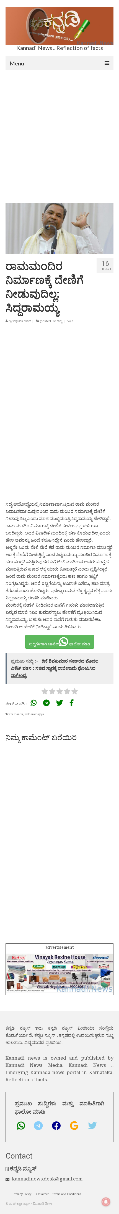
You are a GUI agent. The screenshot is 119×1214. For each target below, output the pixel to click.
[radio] (45, 692)
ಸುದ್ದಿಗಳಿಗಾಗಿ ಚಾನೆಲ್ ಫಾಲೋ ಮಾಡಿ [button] (59, 644)
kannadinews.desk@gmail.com (47, 1179)
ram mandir (15, 714)
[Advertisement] (59, 132)
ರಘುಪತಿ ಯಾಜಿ (22, 321)
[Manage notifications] (106, 1201)
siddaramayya (34, 714)
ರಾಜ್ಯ (59, 321)
